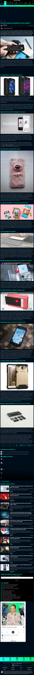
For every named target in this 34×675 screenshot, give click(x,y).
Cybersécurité (25, 3)
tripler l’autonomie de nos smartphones (25, 105)
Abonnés (17, 660)
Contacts (15, 662)
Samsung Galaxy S (12, 500)
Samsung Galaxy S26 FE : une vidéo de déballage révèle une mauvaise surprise (21, 565)
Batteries (5, 5)
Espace (13, 3)
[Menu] (0, 0)
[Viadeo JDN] (21, 669)
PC (5, 3)
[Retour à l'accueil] (17, 0)
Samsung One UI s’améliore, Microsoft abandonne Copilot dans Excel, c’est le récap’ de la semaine (21, 521)
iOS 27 (3, 589)
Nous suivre (31, 445)
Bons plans (16, 3)
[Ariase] (29, 669)
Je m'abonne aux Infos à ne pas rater (8, 28)
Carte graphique (9, 5)
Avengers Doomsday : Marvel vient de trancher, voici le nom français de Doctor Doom (21, 547)
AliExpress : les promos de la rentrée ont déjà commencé (10, 584)
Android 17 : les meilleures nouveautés (7, 587)
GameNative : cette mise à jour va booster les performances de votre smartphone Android (21, 538)
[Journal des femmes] (5, 667)
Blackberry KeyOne (22, 249)
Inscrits (24, 660)
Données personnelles (26, 662)
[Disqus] (17, 469)
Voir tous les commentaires (5, 481)
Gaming (8, 3)
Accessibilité (13, 663)
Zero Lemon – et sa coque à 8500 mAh (6, 108)
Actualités (11, 509)
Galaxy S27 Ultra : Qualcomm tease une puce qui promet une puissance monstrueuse (21, 494)
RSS (30, 660)
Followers (10, 660)
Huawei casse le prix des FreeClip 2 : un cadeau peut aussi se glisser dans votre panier (21, 486)
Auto (10, 3)
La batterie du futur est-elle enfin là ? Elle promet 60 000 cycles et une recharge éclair (21, 556)
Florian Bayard (5, 25)
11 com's (29, 25)
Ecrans (12, 5)
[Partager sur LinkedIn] (17, 445)
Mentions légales (21, 662)
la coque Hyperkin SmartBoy (24, 282)
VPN (22, 3)
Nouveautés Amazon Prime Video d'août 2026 (8, 594)
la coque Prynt (5, 312)
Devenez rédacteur (10, 662)
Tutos (20, 3)
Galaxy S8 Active (8, 401)
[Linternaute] (29, 667)
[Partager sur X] (3, 445)
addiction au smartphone (15, 200)
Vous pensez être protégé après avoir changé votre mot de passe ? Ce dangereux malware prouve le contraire (21, 529)
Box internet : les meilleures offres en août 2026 (9, 595)
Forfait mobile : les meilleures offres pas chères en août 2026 (11, 598)
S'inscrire (17, 580)
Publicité (17, 662)
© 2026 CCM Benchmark (19, 663)
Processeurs (14, 5)
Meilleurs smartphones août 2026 (7, 599)
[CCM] (13, 667)
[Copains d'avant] (13, 669)
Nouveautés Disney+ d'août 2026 (7, 593)
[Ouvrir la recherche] (33, 0)
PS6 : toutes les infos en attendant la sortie (8, 590)
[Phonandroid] (2, 672)
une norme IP (18, 358)
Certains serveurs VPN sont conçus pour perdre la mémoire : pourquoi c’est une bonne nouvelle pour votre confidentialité (21, 513)
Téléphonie (2, 3)
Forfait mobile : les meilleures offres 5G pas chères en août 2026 (11, 596)
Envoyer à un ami (24, 445)
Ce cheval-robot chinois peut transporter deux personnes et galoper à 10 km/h (20, 503)
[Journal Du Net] (21, 667)
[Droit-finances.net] (5, 669)
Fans (3, 660)
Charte (30, 662)
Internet (11, 517)
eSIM (29, 4)
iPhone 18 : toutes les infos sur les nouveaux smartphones (10, 588)
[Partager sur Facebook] (10, 445)
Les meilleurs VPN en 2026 (6, 600)
